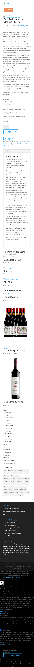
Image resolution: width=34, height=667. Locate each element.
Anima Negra (8, 412)
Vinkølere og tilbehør (9, 460)
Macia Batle (7, 484)
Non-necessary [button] (4, 628)
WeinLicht (12, 495)
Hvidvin (5, 444)
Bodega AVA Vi (9, 415)
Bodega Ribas (9, 418)
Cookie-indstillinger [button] (7, 577)
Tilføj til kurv (10, 131)
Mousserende (7, 449)
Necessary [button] (3, 611)
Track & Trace (9, 536)
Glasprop (6, 481)
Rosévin (5, 447)
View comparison (12, 655)
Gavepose (19, 478)
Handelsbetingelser (10, 522)
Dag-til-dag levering (10, 530)
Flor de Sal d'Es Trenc (9, 478)
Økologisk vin (7, 146)
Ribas (5, 489)
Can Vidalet (8, 423)
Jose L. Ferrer (8, 428)
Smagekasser (7, 452)
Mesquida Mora (15, 484)
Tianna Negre (8, 439)
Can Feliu (16, 13)
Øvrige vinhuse (9, 442)
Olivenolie (6, 458)
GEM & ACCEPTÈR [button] (5, 644)
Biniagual (10, 470)
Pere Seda (7, 436)
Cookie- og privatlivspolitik (12, 528)
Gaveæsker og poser (9, 463)
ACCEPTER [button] (18, 577)
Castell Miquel (9, 426)
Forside (5, 13)
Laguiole (26, 481)
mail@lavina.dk (21, 566)
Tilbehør (27, 492)
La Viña (7, 564)
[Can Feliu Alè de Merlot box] (11, 17)
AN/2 (5, 470)
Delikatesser (6, 455)
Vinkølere (6, 495)
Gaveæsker (26, 478)
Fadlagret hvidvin (15, 476)
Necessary (5, 613)
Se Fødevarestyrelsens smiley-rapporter (14, 511)
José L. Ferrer (19, 481)
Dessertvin (7, 476)
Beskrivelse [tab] (8, 151)
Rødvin (11, 13)
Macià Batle (8, 431)
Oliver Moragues (9, 433)
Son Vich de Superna (9, 492)
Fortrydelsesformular (11, 525)
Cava (21, 473)
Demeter (22, 144)
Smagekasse (22, 489)
